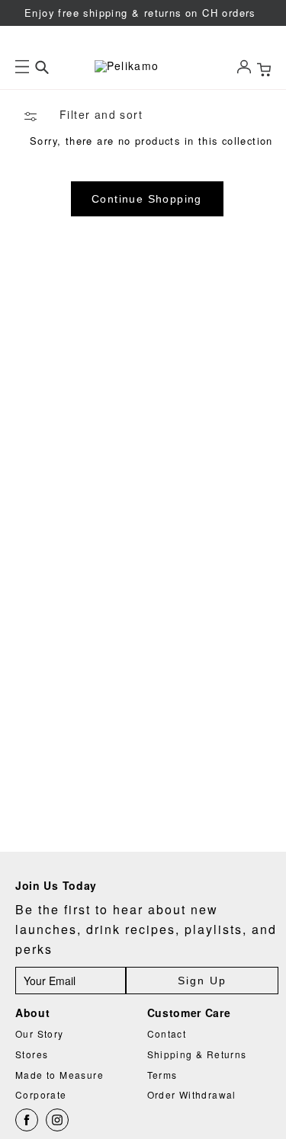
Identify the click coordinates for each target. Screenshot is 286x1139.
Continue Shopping (147, 199)
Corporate (41, 1094)
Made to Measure (59, 1074)
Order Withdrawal (191, 1094)
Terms (162, 1074)
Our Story (39, 1033)
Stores (31, 1054)
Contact (167, 1033)
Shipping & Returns (197, 1054)
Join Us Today (56, 885)
